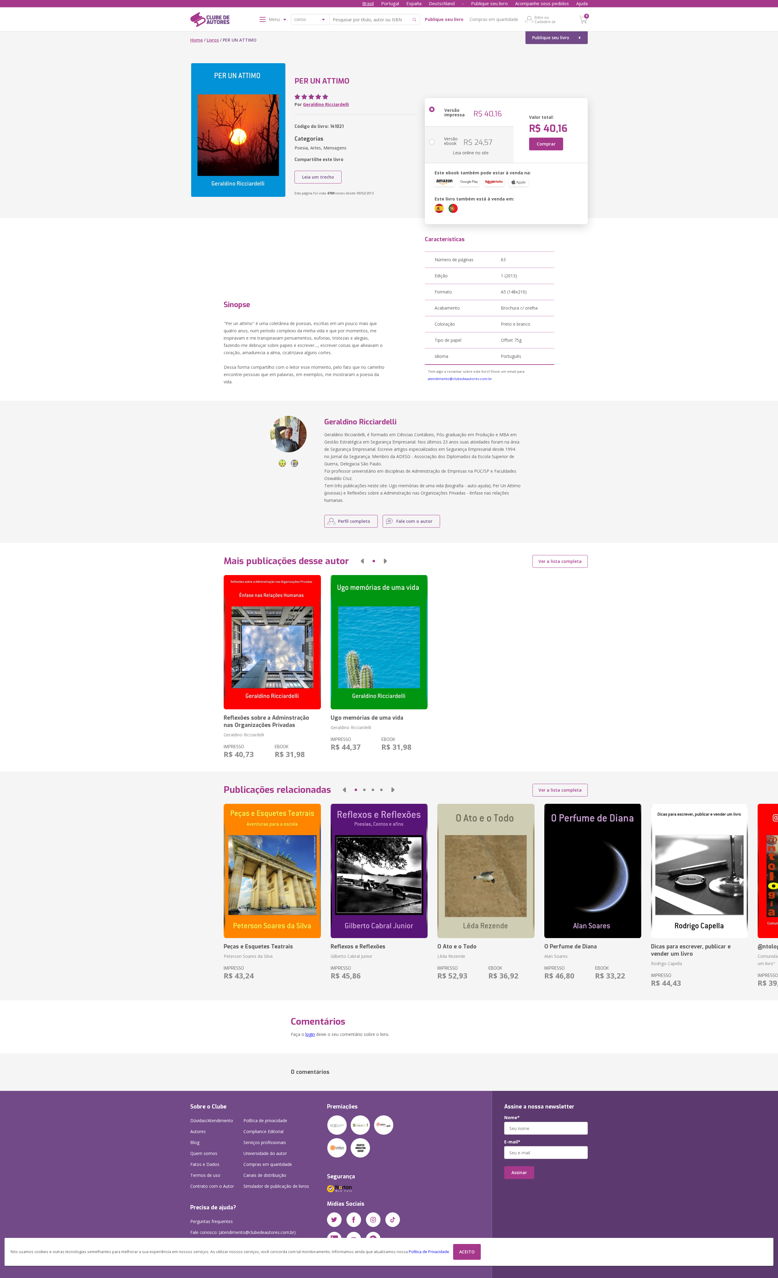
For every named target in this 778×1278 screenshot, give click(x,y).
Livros (213, 40)
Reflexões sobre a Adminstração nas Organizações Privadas (266, 721)
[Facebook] (353, 1219)
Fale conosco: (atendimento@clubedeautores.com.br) (243, 1232)
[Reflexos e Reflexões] (379, 871)
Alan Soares (556, 956)
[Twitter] (334, 1219)
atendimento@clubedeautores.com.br (460, 378)
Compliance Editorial (263, 1131)
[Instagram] (373, 1219)
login (310, 1034)
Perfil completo (354, 521)
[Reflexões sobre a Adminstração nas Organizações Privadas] (272, 642)
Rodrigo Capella (666, 963)
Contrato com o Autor (212, 1186)
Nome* (512, 1117)
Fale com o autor (414, 521)
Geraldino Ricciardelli (326, 104)
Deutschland (442, 3)
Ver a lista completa (560, 561)
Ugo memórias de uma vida (367, 717)
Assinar (519, 1172)
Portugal (390, 3)
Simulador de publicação (276, 1186)
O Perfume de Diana (570, 946)
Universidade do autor (265, 1153)
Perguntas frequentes (211, 1221)
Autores (198, 1131)
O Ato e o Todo (457, 946)
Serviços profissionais (264, 1142)
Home (196, 40)
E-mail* (512, 1141)
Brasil (368, 3)
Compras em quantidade (494, 19)
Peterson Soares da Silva (248, 956)
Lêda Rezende (451, 956)
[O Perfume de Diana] (592, 871)
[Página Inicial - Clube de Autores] (209, 20)
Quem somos (203, 1153)
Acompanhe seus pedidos (542, 3)
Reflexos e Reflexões (358, 946)
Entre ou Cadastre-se (545, 19)
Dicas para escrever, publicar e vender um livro (691, 950)
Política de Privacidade (429, 1251)
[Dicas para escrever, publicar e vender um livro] (699, 871)
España (414, 3)
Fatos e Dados (204, 1164)
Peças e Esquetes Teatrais (258, 946)
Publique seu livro (489, 3)
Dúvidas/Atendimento (211, 1120)
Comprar (546, 144)
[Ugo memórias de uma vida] (379, 642)
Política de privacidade (265, 1120)
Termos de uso (205, 1175)
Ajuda (582, 3)
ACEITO (467, 1252)
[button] (362, 561)
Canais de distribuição (264, 1175)
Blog (194, 1142)
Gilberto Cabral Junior (351, 956)
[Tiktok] (392, 1219)
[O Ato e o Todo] (485, 871)
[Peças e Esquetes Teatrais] (272, 871)
